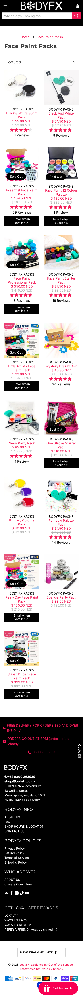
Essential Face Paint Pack (21, 192)
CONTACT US (14, 831)
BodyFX (24, 964)
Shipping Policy (15, 862)
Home (25, 37)
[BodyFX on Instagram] (17, 894)
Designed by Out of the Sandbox (52, 964)
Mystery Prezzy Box (61, 366)
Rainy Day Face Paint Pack (21, 599)
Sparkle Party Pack (61, 597)
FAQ (7, 822)
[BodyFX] (41, 6)
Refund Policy (14, 853)
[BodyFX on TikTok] (22, 894)
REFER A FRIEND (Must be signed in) (30, 929)
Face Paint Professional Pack (22, 280)
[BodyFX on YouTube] (27, 894)
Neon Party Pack (22, 443)
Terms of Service (16, 858)
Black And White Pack (61, 115)
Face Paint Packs (49, 37)
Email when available (22, 221)
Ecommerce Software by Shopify (41, 969)
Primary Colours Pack (22, 522)
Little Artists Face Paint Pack (21, 368)
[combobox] (37, 15)
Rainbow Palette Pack (61, 522)
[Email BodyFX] (6, 894)
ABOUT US (12, 817)
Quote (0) (79, 751)
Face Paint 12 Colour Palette (61, 192)
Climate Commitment (19, 884)
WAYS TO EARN (15, 920)
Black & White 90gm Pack (21, 115)
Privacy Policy (14, 848)
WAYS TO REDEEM (17, 925)
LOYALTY (11, 915)
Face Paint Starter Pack (61, 280)
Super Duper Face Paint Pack (22, 676)
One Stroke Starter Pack (61, 445)
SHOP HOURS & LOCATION (24, 826)
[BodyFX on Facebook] (12, 894)
